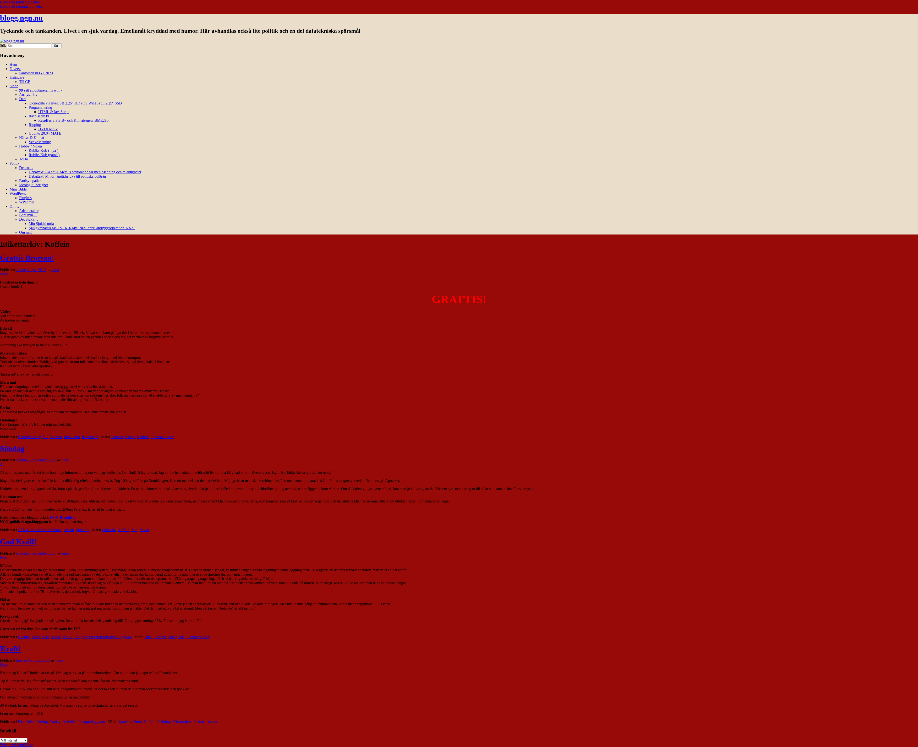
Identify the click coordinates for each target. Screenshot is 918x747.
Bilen (148, 637)
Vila (181, 637)
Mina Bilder (19, 189)
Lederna (55, 437)
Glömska (109, 530)
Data (22, 99)
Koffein (143, 437)
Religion (80, 637)
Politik (14, 163)
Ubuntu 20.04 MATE (45, 133)
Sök (3, 46)
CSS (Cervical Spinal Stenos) (40, 530)
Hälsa (36, 637)
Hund (137, 722)
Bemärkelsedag (29, 437)
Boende (24, 637)
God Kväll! (18, 541)
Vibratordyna (182, 722)
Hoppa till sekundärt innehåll (22, 6)
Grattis (130, 437)
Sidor (14, 86)
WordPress (18, 193)
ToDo (23, 159)
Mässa (56, 637)
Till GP (24, 82)
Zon (134, 530)
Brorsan (117, 437)
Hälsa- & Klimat (31, 138)
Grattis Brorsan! (27, 258)
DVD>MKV (48, 129)
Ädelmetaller (28, 211)
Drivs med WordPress (16, 745)
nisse (55, 270)
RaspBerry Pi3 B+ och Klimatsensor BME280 (73, 120)
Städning (164, 722)
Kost (45, 637)
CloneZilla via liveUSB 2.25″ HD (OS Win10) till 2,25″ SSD (75, 103)
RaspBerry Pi (39, 116)
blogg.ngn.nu (21, 18)
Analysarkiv (28, 95)
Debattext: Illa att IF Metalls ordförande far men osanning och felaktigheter (85, 172)
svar (144, 530)
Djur (21, 722)
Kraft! (10, 648)
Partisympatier (30, 181)
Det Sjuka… (28, 219)
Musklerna (72, 437)
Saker (172, 637)
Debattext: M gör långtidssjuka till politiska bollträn (67, 176)
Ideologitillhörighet (33, 185)
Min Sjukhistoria (41, 224)
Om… (14, 206)
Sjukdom (82, 530)
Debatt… (26, 168)
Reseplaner (90, 437)
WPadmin (26, 202)
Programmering (40, 107)
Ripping (35, 125)
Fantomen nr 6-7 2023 (36, 73)
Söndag (12, 448)
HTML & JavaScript (53, 112)
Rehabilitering (37, 722)
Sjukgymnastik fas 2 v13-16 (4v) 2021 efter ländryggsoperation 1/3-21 (82, 228)
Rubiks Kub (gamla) (44, 155)
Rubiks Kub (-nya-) (43, 150)
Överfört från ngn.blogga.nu (110, 637)
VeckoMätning (40, 142)
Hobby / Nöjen (30, 146)
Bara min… (28, 215)
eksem (69, 530)
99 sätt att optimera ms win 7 (40, 90)
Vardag (55, 722)
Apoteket (124, 722)
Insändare (17, 77)
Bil (45, 437)
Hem (13, 64)
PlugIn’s (25, 198)
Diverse (15, 69)
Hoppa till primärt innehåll (20, 2)
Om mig (25, 232)
